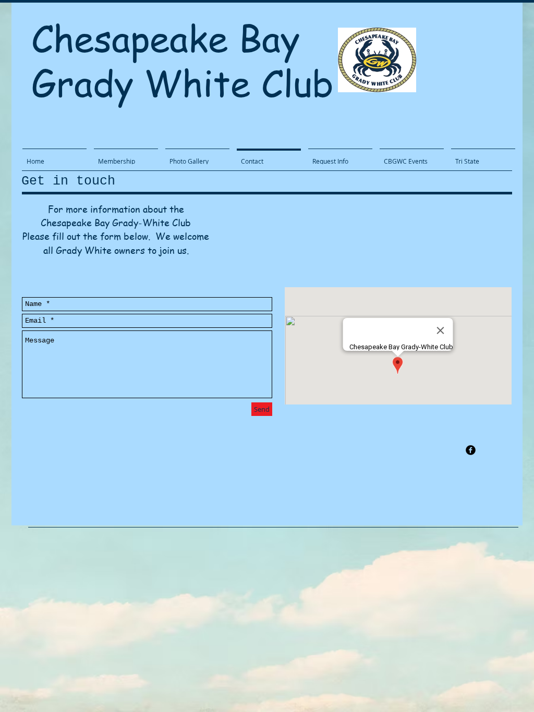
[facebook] (471, 450)
